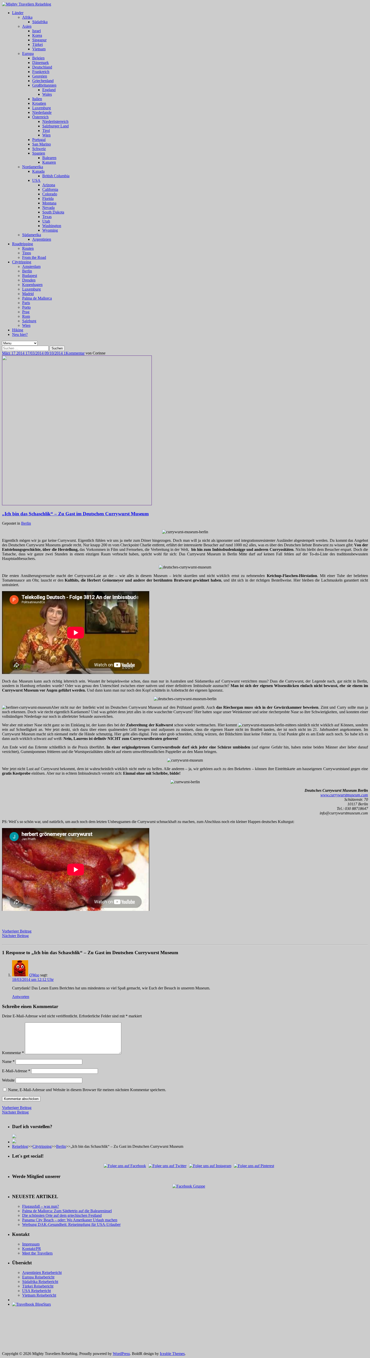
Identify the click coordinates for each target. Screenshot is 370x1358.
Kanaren (49, 162)
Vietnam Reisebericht (39, 1295)
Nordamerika (32, 167)
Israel (36, 31)
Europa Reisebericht (38, 1277)
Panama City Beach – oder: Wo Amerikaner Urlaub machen (69, 1220)
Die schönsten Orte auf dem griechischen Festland (62, 1215)
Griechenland (43, 81)
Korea (37, 35)
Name (8, 1061)
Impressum (31, 1244)
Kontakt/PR (31, 1248)
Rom (26, 316)
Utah (46, 221)
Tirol (46, 130)
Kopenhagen (32, 284)
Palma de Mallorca (37, 298)
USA (36, 180)
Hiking (17, 330)
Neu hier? (20, 334)
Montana (49, 203)
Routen (28, 248)
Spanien (38, 153)
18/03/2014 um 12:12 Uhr (33, 979)
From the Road (34, 257)
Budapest (29, 275)
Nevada (48, 207)
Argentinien (41, 239)
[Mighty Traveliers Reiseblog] (26, 4)
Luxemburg (41, 108)
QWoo (34, 975)
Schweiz (39, 149)
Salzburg (29, 321)
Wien (46, 135)
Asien (26, 26)
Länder (17, 13)
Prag (25, 312)
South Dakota (53, 212)
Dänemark (40, 62)
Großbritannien (44, 85)
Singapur (39, 40)
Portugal (39, 139)
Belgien (38, 58)
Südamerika (31, 235)
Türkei (37, 44)
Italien (37, 99)
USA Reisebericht (36, 1291)
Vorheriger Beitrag (16, 931)
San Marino (41, 144)
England (49, 90)
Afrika (27, 17)
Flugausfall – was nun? (40, 1206)
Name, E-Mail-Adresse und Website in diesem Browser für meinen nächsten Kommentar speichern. (87, 1090)
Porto (26, 307)
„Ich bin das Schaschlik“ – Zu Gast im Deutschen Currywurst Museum (75, 513)
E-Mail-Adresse (16, 1071)
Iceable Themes (172, 1353)
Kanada (38, 171)
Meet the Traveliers (37, 1253)
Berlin (27, 271)
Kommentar (75, 353)
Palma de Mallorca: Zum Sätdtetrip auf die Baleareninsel (67, 1211)
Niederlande (42, 112)
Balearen (49, 158)
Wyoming (50, 230)
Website (8, 1080)
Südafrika (40, 22)
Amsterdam (31, 266)
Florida (48, 198)
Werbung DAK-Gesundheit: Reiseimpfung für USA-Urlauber (71, 1224)
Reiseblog (20, 1146)
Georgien (39, 76)
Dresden (28, 280)
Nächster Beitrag (15, 936)
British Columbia (55, 176)
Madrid (28, 294)
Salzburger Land (55, 126)
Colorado (49, 194)
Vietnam (39, 49)
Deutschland (42, 67)
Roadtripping (22, 244)
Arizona (48, 185)
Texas (47, 217)
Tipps (26, 253)
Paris (26, 303)
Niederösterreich (55, 121)
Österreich (40, 117)
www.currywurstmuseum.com (344, 795)
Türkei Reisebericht (37, 1286)
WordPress (121, 1353)
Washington (51, 226)
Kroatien (39, 103)
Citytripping (21, 262)
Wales (47, 94)
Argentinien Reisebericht (42, 1272)
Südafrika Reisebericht (40, 1281)
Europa (28, 53)
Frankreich (40, 71)
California (50, 189)
